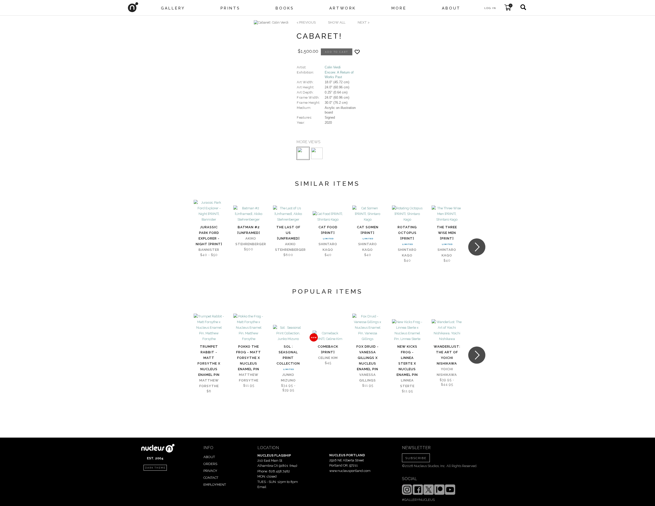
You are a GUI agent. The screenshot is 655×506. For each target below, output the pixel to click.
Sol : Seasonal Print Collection (288, 355)
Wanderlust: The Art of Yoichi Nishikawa (447, 355)
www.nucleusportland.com (349, 471)
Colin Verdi (333, 67)
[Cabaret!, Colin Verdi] (271, 22)
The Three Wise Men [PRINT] (447, 232)
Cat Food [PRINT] (328, 230)
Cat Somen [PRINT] (367, 230)
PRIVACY (210, 471)
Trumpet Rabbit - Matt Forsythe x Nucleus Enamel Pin (209, 361)
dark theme (155, 468)
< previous (306, 22)
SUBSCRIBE (416, 458)
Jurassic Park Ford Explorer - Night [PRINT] (209, 235)
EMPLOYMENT (214, 485)
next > (363, 22)
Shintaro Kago (328, 247)
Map (293, 466)
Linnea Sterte (407, 383)
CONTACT (210, 478)
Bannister (209, 250)
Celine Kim (328, 358)
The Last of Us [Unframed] (288, 232)
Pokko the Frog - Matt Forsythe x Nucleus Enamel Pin (248, 358)
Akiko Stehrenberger (250, 241)
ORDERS (210, 464)
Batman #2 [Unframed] (248, 230)
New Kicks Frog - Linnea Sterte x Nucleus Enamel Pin (407, 361)
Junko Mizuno (288, 377)
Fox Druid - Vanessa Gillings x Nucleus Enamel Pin (367, 358)
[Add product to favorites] (357, 52)
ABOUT (209, 457)
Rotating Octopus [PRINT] (407, 232)
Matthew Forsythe (209, 383)
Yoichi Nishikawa (447, 372)
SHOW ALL (336, 22)
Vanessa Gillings (367, 377)
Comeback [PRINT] (328, 349)
